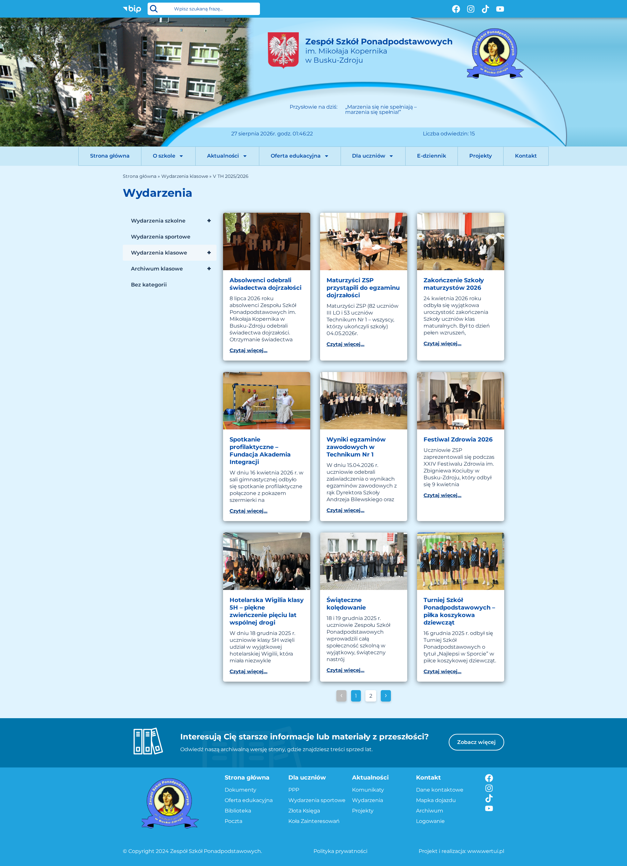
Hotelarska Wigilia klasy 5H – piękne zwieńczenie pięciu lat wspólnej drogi (267, 611)
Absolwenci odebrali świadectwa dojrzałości (265, 284)
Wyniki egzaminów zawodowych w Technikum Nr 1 (356, 447)
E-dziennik (431, 156)
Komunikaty (368, 790)
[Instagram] (471, 9)
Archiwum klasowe (171, 268)
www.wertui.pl (485, 851)
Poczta (233, 821)
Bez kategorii (149, 285)
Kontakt (526, 156)
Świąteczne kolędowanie (346, 603)
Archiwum (429, 811)
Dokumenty (240, 790)
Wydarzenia (367, 800)
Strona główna (110, 156)
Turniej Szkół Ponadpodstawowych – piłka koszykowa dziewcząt (459, 611)
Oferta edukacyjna (296, 156)
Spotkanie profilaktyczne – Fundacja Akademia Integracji (260, 451)
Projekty (480, 156)
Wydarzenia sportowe (160, 237)
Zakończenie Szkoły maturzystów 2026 (454, 284)
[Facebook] (456, 9)
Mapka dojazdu (436, 800)
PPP (293, 790)
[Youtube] (500, 9)
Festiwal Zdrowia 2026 (458, 439)
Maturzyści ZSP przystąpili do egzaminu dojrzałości (363, 288)
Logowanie (430, 821)
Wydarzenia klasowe (184, 176)
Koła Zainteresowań (314, 821)
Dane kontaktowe (439, 790)
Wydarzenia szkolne (171, 220)
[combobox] (204, 9)
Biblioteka (238, 811)
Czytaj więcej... (248, 350)
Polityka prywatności (340, 851)
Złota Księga (304, 811)
